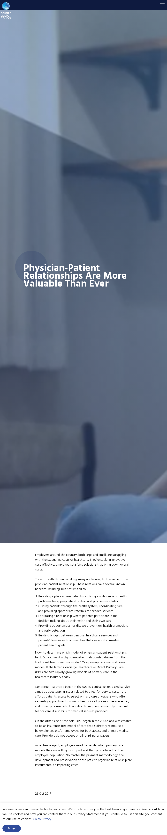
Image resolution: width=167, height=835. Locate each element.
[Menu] (162, 5)
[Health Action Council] (6, 11)
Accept (12, 828)
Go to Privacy (42, 819)
